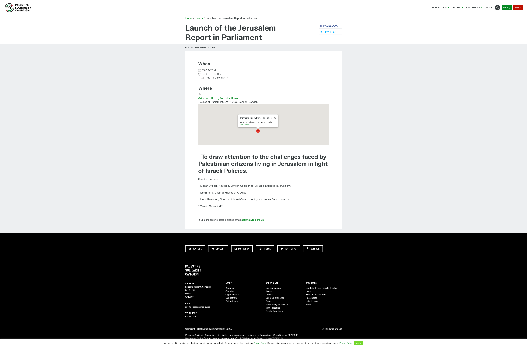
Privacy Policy (260, 343)
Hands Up (329, 329)
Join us (269, 291)
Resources (473, 7)
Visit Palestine (273, 308)
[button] (258, 131)
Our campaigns (273, 288)
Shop (505, 7)
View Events (244, 125)
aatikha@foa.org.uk (252, 219)
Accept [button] (358, 343)
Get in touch (231, 301)
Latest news (312, 301)
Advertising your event (277, 304)
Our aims (229, 291)
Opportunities (232, 294)
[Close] (275, 117)
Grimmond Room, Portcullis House (218, 98)
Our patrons (231, 298)
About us (229, 288)
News (489, 7)
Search (497, 7)
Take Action (439, 7)
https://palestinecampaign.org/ (18, 8)
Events (199, 18)
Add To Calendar (215, 77)
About (456, 7)
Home (188, 18)
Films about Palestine (316, 294)
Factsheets (311, 298)
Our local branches (275, 298)
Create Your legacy (275, 311)
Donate (518, 7)
